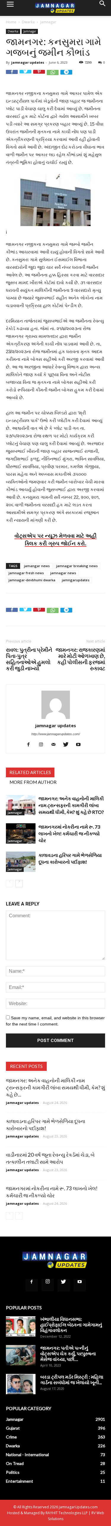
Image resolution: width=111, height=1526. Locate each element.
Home (11, 21)
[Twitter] (68, 744)
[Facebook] (31, 744)
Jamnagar (48, 21)
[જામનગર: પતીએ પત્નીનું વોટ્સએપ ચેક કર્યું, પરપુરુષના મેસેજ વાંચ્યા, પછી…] (21, 1355)
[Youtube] (80, 744)
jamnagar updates (27, 62)
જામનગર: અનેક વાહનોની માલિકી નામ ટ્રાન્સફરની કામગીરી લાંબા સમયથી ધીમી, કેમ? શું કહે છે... (55, 1087)
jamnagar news (63, 573)
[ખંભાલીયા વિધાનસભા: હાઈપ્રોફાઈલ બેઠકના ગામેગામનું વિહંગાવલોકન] (21, 1326)
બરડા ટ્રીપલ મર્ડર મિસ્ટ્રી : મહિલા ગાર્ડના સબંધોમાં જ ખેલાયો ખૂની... (71, 1379)
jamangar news (37, 566)
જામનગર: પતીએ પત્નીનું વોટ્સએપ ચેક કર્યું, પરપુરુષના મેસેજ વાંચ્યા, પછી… (68, 1353)
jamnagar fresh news (26, 573)
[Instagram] (43, 744)
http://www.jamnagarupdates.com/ (55, 734)
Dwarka (28, 21)
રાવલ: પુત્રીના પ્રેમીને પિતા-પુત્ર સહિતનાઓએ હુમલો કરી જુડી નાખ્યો (29, 659)
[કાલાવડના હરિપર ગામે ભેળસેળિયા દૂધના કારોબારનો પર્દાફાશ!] (21, 862)
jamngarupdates (75, 580)
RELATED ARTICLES (30, 772)
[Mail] (55, 744)
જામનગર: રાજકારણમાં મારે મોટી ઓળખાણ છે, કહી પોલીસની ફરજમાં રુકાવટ (80, 659)
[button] (102, 8)
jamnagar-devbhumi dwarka (32, 580)
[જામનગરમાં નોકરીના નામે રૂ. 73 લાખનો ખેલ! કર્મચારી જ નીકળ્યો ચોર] (21, 833)
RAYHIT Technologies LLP (67, 1512)
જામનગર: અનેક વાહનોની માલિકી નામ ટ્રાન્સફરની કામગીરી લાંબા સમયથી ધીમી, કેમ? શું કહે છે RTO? (71, 805)
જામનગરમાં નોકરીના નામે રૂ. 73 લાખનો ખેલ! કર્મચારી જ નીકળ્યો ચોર (69, 833)
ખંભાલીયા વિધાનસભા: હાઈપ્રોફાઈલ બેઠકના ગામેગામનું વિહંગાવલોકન (71, 1324)
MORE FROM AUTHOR (33, 782)
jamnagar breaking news (77, 566)
